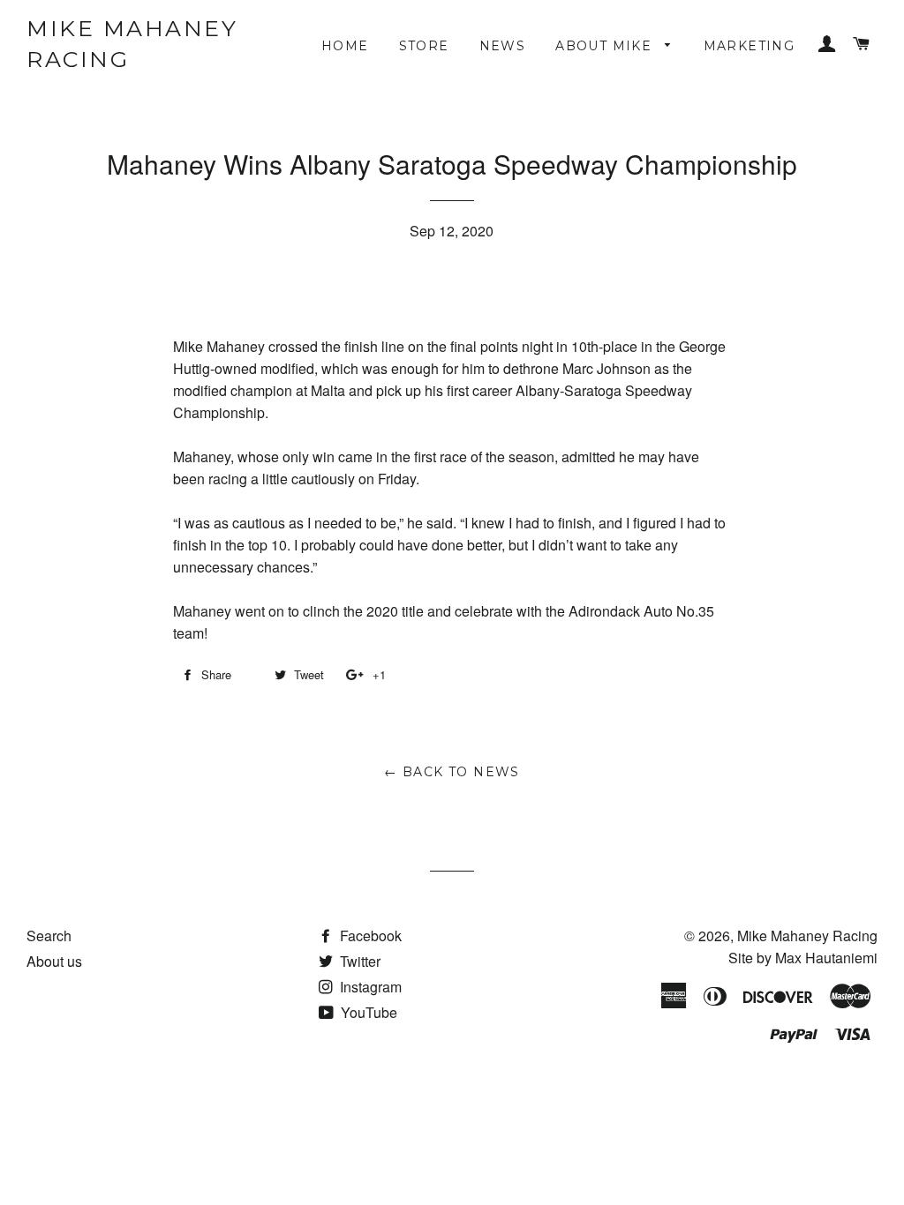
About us (54, 961)
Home (345, 46)
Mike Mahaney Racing (131, 43)
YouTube (367, 1012)
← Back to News (452, 772)
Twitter (358, 961)
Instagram (369, 987)
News (502, 46)
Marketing (749, 46)
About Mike (605, 46)
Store (424, 46)
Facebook (369, 935)
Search (49, 935)
